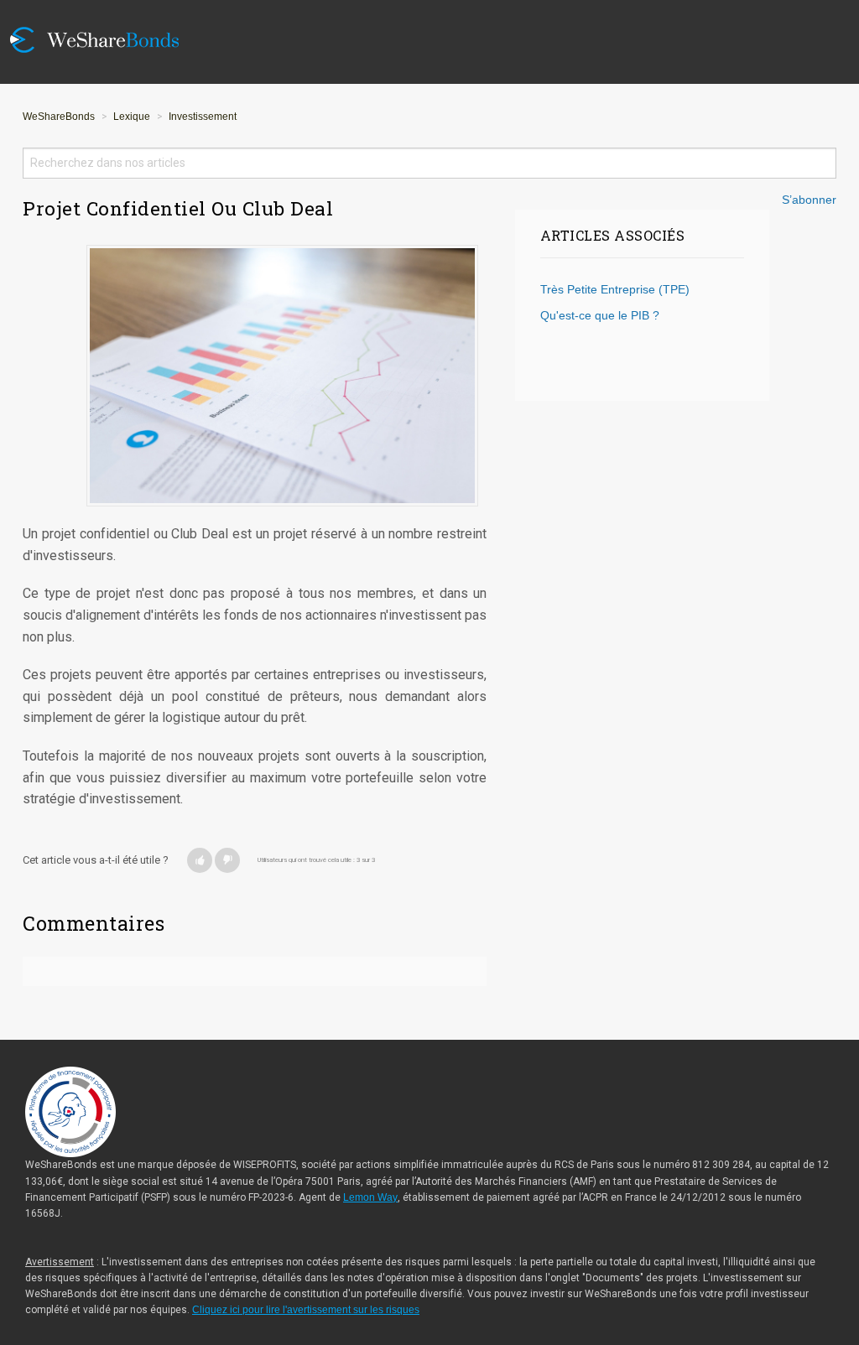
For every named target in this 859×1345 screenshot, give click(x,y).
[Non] (227, 860)
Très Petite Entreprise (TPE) (615, 289)
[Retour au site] (106, 10)
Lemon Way (370, 1197)
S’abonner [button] (809, 200)
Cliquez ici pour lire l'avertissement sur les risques (305, 1310)
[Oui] (199, 860)
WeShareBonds (59, 116)
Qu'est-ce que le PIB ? (599, 315)
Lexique (131, 116)
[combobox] (429, 163)
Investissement (203, 116)
